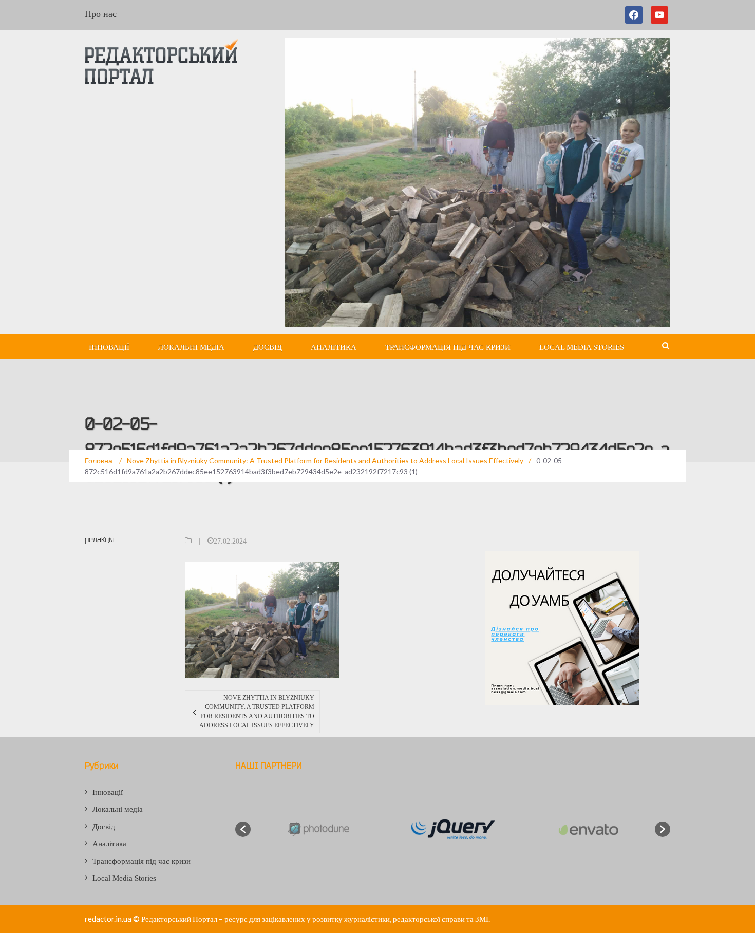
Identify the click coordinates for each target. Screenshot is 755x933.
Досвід (267, 347)
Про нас (101, 14)
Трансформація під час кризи (448, 347)
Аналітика (333, 347)
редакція (100, 539)
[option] (317, 829)
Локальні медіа (191, 347)
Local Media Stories (581, 347)
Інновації (109, 347)
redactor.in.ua (108, 918)
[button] (243, 829)
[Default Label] (659, 15)
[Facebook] (636, 15)
